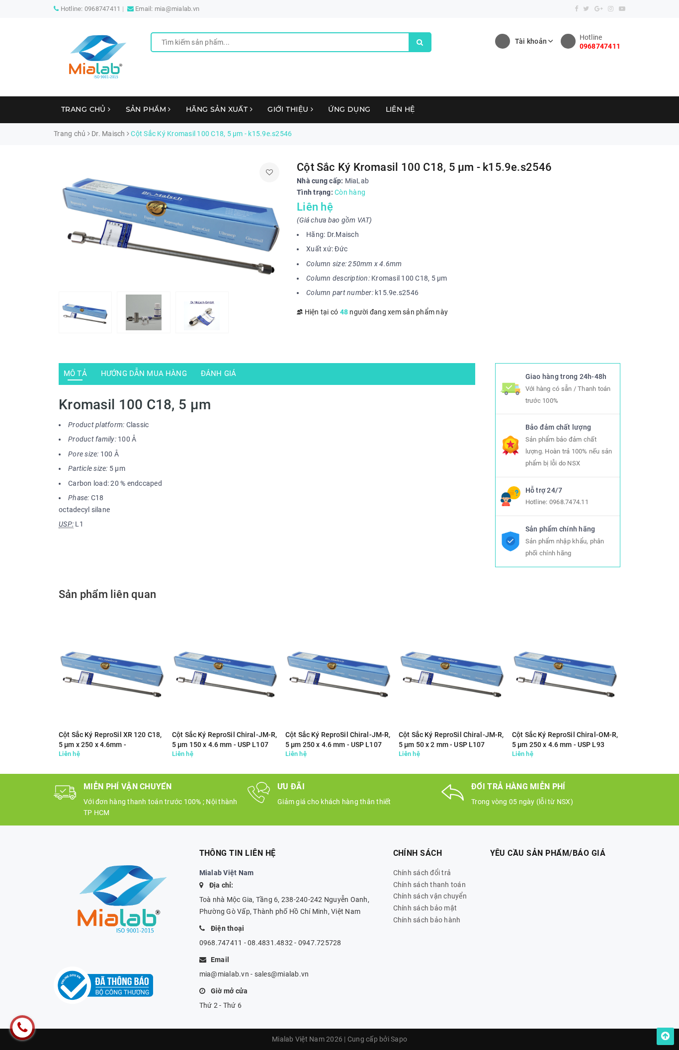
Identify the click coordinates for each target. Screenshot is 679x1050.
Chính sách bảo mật (425, 908)
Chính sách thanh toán (429, 885)
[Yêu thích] (269, 172)
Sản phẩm (147, 109)
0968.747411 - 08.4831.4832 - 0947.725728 (270, 943)
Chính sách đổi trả (422, 873)
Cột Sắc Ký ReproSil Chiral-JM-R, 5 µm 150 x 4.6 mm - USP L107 (224, 740)
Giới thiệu (289, 109)
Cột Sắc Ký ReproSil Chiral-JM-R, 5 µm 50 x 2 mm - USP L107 (451, 740)
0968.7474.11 (569, 502)
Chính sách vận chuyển (430, 896)
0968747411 (103, 8)
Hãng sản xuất (218, 109)
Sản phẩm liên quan (107, 594)
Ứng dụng (349, 109)
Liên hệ (400, 109)
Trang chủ (84, 109)
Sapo (399, 1039)
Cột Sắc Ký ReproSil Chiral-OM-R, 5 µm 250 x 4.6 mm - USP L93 (565, 740)
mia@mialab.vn (177, 8)
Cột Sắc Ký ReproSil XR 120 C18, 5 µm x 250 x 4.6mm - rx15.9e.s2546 (110, 740)
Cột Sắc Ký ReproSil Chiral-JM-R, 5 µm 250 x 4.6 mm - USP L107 (337, 740)
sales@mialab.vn (282, 974)
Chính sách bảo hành (427, 920)
